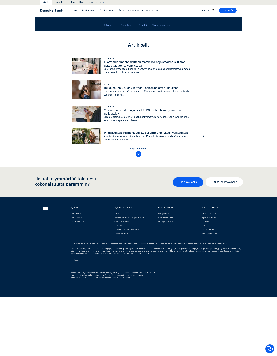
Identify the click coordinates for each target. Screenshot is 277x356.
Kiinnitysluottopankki (211, 234)
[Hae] (213, 10)
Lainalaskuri (76, 217)
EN (203, 10)
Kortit (116, 213)
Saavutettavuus (121, 221)
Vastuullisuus (208, 230)
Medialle (205, 221)
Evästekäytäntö (109, 275)
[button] (75, 10)
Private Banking (76, 2)
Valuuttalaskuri (77, 221)
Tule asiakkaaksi (188, 182)
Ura (203, 226)
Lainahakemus (77, 213)
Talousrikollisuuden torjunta (126, 230)
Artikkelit (118, 226)
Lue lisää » (75, 260)
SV (208, 10)
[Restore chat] (269, 348)
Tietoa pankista (209, 213)
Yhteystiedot (164, 213)
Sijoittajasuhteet (209, 217)
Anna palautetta (165, 221)
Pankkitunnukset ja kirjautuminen (129, 217)
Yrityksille (59, 2)
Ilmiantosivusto (121, 234)
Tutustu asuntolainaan (224, 182)
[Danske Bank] (52, 10)
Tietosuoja (98, 275)
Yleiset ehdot (87, 275)
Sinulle (46, 2)
